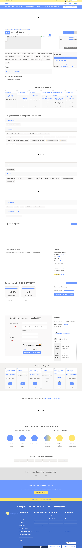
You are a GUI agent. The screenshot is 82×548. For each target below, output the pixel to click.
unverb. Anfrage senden (68, 32)
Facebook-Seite (52, 528)
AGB (65, 518)
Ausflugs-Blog (22, 525)
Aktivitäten (10, 174)
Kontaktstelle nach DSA (68, 528)
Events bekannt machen (38, 521)
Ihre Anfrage (12, 326)
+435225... (60, 64)
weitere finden (22, 445)
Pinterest (54, 460)
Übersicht (10, 129)
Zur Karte (57, 328)
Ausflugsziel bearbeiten (38, 515)
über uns (65, 515)
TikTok (50, 531)
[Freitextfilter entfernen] (74, 7)
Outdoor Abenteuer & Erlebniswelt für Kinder (47, 97)
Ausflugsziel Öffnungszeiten (61, 61)
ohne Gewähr (47, 398)
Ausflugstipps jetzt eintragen (41, 492)
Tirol (60, 258)
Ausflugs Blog (39, 6)
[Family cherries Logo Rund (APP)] (68, 3)
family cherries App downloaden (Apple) (25, 539)
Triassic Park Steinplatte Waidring (59, 99)
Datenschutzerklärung (28, 349)
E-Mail (17, 460)
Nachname (12, 337)
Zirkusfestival (35, 95)
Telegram (47, 460)
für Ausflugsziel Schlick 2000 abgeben (10, 445)
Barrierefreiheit (71, 542)
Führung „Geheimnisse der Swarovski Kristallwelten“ (23, 97)
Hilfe (63, 0)
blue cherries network (53, 515)
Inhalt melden (57, 398)
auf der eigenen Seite (59, 445)
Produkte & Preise (37, 528)
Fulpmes (58, 256)
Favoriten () (55, 546)
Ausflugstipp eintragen (38, 518)
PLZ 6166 (62, 254)
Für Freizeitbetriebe (29, 6)
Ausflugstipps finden (23, 515)
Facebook (25, 460)
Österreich (59, 260)
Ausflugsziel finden (9, 6)
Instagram (51, 524)
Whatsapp (39, 460)
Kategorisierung (12, 120)
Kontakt (62, 274)
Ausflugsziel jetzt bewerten (64, 294)
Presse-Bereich (52, 518)
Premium (74, 89)
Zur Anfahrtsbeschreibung (60, 330)
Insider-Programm (52, 521)
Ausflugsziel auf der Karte (60, 60)
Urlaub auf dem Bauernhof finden (25, 531)
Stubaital (60, 265)
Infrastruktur (10, 202)
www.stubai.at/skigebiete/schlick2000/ (68, 66)
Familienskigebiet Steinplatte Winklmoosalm (71, 97)
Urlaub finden (21, 522)
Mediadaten (36, 531)
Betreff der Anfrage (14, 323)
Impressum (66, 521)
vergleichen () (69, 546)
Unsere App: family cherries (52, 6)
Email (11, 340)
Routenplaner (74, 223)
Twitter (32, 460)
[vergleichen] (6, 40)
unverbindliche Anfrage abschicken (31, 352)
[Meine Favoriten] (61, 7)
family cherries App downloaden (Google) (25, 535)
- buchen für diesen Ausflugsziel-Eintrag (72, 445)
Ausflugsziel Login (58, 0)
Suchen (76, 7)
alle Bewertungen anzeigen (70, 47)
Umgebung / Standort (13, 211)
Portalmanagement (67, 531)
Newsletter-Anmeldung (23, 528)
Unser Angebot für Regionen (39, 524)
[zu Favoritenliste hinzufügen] (6, 37)
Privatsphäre (34, 499)
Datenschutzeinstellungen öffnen (44, 499)
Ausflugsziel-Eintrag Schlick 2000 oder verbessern (47, 446)
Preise (9, 164)
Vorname (12, 333)
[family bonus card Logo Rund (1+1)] (75, 3)
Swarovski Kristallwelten (11, 96)
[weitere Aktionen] (75, 32)
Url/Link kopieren (63, 460)
